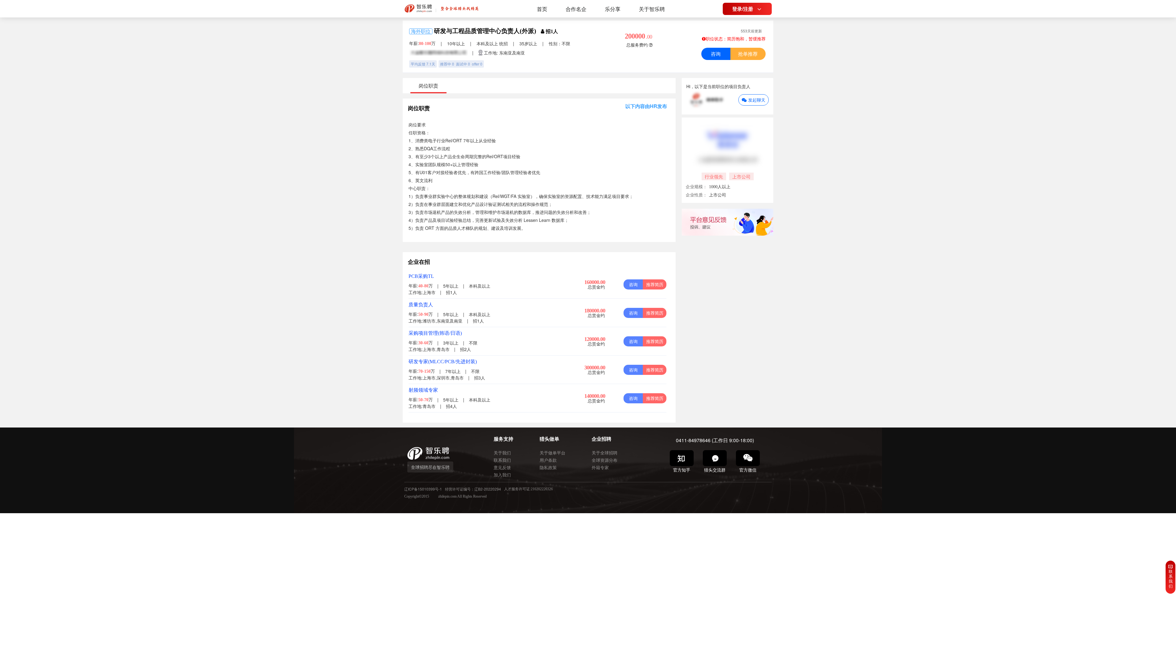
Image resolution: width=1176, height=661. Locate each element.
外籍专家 (600, 467)
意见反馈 (502, 467)
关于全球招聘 (604, 453)
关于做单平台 (552, 453)
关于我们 (502, 453)
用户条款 (548, 460)
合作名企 (576, 9)
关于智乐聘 (652, 9)
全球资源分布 (604, 460)
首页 (542, 9)
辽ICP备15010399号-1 (423, 488)
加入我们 (502, 475)
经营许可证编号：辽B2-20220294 (473, 488)
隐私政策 (548, 467)
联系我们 (502, 460)
